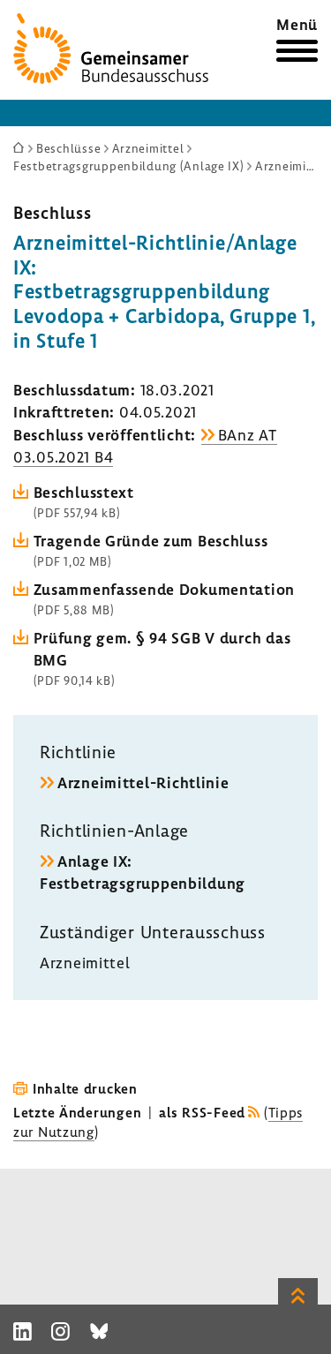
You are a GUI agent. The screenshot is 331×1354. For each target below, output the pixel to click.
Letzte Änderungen (77, 1112)
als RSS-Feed (202, 1112)
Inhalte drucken (85, 1088)
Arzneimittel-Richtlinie (143, 782)
